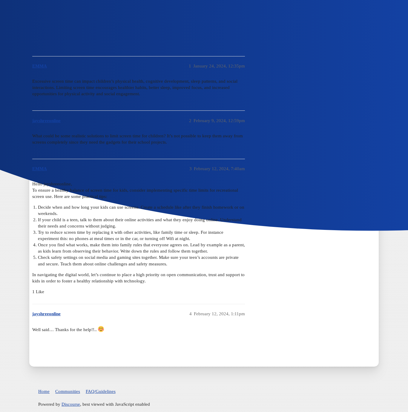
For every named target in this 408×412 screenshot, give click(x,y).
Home (44, 391)
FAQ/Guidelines (101, 391)
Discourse (71, 404)
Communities (67, 391)
